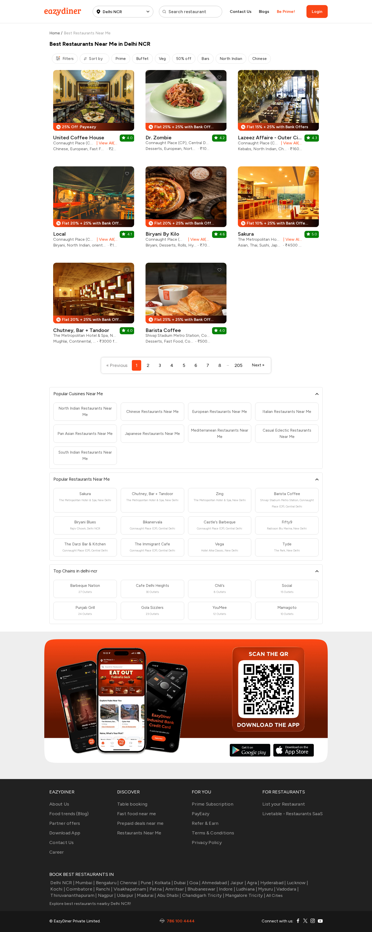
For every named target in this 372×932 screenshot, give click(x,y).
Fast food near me (136, 813)
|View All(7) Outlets (106, 143)
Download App (64, 833)
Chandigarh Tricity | (203, 895)
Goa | (194, 882)
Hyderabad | (273, 882)
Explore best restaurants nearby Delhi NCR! (90, 903)
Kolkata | (164, 882)
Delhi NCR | (62, 882)
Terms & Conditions (213, 833)
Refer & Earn (205, 823)
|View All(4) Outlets (291, 143)
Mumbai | (85, 882)
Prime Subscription (212, 804)
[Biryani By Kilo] (186, 208)
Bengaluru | (107, 882)
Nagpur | (107, 895)
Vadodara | (287, 889)
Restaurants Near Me (139, 833)
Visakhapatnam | (131, 889)
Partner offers (64, 823)
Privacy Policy (207, 842)
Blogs (264, 11)
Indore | (227, 889)
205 (238, 365)
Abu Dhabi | (169, 895)
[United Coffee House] (93, 112)
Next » (258, 365)
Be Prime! (286, 11)
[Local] (93, 208)
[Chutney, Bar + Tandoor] (93, 305)
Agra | (253, 882)
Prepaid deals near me (140, 823)
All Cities (274, 895)
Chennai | (130, 882)
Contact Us (241, 11)
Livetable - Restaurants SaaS (292, 813)
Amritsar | (176, 889)
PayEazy (200, 813)
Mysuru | (266, 889)
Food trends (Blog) (69, 813)
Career (56, 852)
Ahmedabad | (215, 882)
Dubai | (181, 882)
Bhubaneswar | (203, 889)
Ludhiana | (246, 889)
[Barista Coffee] (186, 305)
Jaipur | (238, 882)
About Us (59, 804)
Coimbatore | (80, 889)
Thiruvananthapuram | (73, 895)
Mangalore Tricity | (245, 895)
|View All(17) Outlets (198, 239)
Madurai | (146, 895)
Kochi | (57, 889)
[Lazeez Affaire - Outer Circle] (278, 112)
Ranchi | (104, 889)
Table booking (132, 804)
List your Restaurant (283, 804)
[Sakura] (278, 208)
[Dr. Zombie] (186, 112)
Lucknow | (297, 882)
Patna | (157, 889)
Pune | (147, 882)
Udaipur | (126, 895)
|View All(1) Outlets (106, 239)
